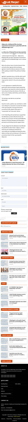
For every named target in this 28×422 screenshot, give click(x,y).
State (21, 6)
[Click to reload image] (6, 210)
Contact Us (14, 420)
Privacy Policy (9, 419)
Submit (14, 213)
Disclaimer (24, 419)
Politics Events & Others (6, 393)
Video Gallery (18, 384)
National (25, 6)
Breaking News (6, 6)
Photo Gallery (4, 396)
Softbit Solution (17, 416)
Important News (15, 6)
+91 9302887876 (9, 408)
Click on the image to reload (6, 211)
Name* (2, 188)
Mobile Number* (4, 193)
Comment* (3, 175)
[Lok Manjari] (10, 2)
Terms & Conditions (17, 419)
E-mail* (2, 199)
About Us (3, 419)
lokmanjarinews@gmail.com (9, 410)
